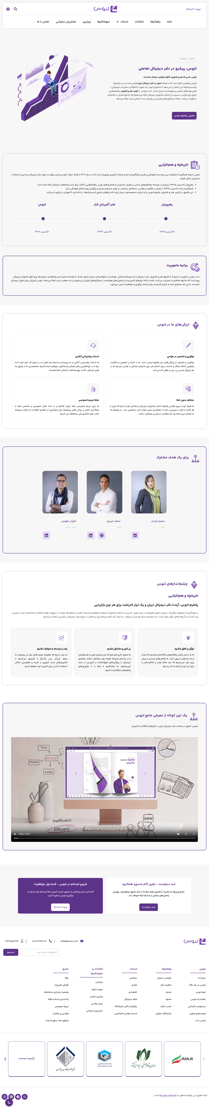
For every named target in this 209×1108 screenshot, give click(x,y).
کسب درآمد (165, 1006)
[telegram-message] (18, 1097)
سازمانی (133, 978)
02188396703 (39, 941)
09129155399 (11, 941)
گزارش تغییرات (61, 985)
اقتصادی (133, 992)
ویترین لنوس (96, 996)
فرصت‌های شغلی (197, 1013)
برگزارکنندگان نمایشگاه (126, 1006)
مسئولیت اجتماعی (197, 1006)
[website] (102, 535)
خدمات (124, 22)
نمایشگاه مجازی (163, 1013)
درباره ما (202, 978)
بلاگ (66, 978)
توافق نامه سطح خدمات (57, 1020)
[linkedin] (135, 535)
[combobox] (40, 952)
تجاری (134, 985)
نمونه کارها (97, 989)
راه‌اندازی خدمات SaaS (58, 999)
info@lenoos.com (69, 941)
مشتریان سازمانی (66, 22)
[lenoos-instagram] (5, 1097)
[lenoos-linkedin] (11, 1097)
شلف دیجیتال (130, 999)
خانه (169, 22)
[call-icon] (9, 1102)
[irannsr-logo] (143, 1059)
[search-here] (15, 9)
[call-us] (50, 941)
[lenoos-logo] (104, 9)
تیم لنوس (201, 992)
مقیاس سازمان (164, 978)
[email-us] (81, 941)
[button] (8, 9)
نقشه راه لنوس (198, 999)
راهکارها (155, 22)
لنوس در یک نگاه (197, 985)
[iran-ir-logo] (182, 1059)
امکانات (139, 22)
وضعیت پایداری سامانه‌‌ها (56, 992)
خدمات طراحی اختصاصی (125, 1013)
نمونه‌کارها (103, 22)
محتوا (168, 999)
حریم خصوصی (62, 1006)
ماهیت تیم (166, 985)
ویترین (87, 22)
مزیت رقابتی (97, 1004)
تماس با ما (43, 22)
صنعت (168, 992)
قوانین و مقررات (61, 1013)
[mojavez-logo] (65, 1059)
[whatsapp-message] (25, 1097)
